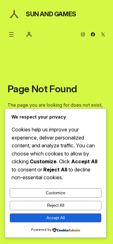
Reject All (55, 205)
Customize (55, 193)
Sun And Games (51, 14)
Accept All (55, 218)
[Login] (29, 34)
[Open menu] (11, 34)
